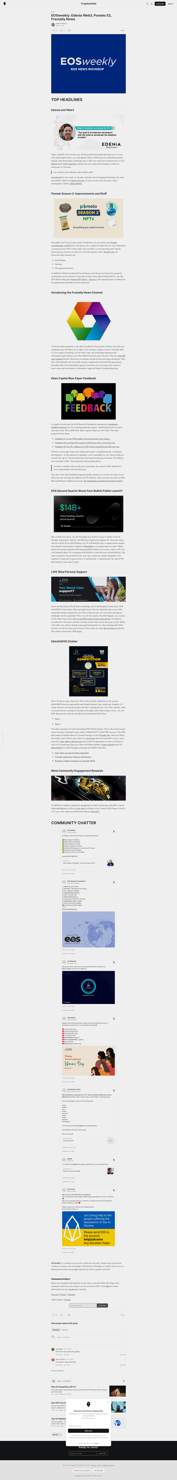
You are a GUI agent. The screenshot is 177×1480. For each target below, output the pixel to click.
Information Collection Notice (88, 1437)
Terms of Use (98, 1435)
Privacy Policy (104, 1437)
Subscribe (88, 1431)
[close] (108, 1402)
